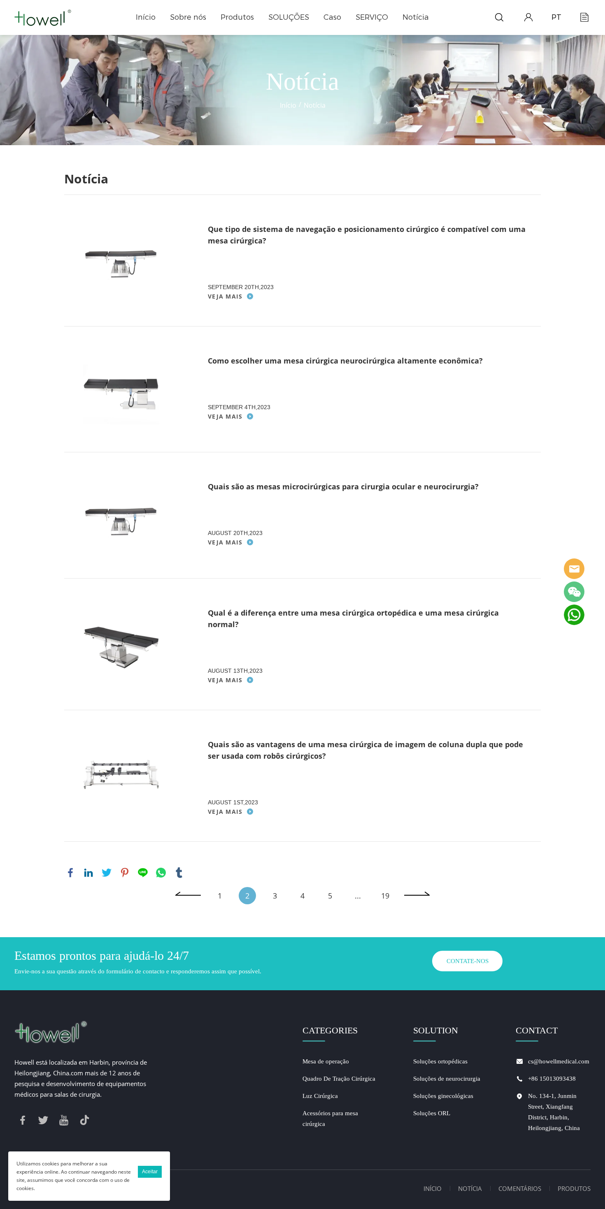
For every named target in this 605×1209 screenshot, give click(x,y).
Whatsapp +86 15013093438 (574, 614)
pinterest (125, 872)
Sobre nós (188, 17)
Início (146, 17)
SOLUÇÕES (288, 17)
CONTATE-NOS (468, 961)
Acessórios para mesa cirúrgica (330, 1118)
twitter (106, 872)
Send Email (574, 568)
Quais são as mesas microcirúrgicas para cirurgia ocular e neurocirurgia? (343, 486)
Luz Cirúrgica (320, 1096)
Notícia (416, 17)
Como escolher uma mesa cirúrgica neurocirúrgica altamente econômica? (345, 361)
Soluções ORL (431, 1113)
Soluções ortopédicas (440, 1061)
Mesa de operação (325, 1061)
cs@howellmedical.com (558, 1061)
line (143, 872)
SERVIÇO (372, 17)
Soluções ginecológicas (443, 1096)
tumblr (179, 872)
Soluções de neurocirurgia (446, 1078)
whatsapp (161, 872)
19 (385, 896)
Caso (332, 17)
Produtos (237, 17)
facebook (70, 872)
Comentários (519, 1188)
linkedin (88, 872)
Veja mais (225, 296)
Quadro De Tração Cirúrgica (338, 1078)
